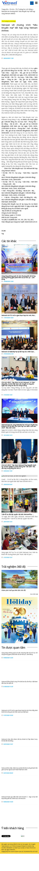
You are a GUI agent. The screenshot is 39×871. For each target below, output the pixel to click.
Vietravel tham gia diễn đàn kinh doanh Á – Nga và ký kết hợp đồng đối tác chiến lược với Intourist (20, 797)
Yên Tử (26, 70)
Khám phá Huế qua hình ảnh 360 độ (14, 590)
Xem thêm (33, 594)
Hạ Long (33, 70)
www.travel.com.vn (31, 222)
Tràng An (10, 79)
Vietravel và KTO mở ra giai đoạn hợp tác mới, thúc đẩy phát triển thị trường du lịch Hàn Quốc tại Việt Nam (20, 711)
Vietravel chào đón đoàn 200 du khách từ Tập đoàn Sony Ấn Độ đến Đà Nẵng (20, 740)
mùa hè (30, 133)
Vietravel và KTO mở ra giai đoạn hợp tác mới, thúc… (19, 315)
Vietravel (4, 119)
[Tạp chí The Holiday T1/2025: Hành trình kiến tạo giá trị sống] (20, 620)
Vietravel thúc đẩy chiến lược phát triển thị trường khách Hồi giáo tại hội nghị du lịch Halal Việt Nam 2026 (20, 768)
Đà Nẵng (5, 124)
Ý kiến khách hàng (13, 828)
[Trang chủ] (10, 3)
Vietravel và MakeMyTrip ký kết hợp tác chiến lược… (18, 352)
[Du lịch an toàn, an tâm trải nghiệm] (20, 476)
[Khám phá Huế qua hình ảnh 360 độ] (19, 583)
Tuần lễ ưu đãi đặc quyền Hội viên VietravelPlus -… (18, 514)
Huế (25, 122)
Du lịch (9, 213)
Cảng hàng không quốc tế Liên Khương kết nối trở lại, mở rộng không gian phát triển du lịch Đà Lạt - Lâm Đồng (19, 277)
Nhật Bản (14, 151)
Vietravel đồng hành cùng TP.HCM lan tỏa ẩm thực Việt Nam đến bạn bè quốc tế (20, 682)
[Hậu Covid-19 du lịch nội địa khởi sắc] (20, 538)
